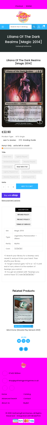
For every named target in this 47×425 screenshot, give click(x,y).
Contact (27, 398)
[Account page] (39, 27)
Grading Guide (29, 140)
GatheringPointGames (23, 46)
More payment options (11, 200)
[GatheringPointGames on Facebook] (21, 2)
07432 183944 (14, 373)
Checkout (19, 6)
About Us (6, 403)
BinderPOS (36, 416)
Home (4, 394)
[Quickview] (19, 341)
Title (4, 152)
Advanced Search (9, 398)
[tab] (23, 210)
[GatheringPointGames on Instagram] (25, 2)
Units (4, 182)
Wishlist (29, 6)
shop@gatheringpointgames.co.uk (24, 380)
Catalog (27, 394)
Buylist (26, 403)
